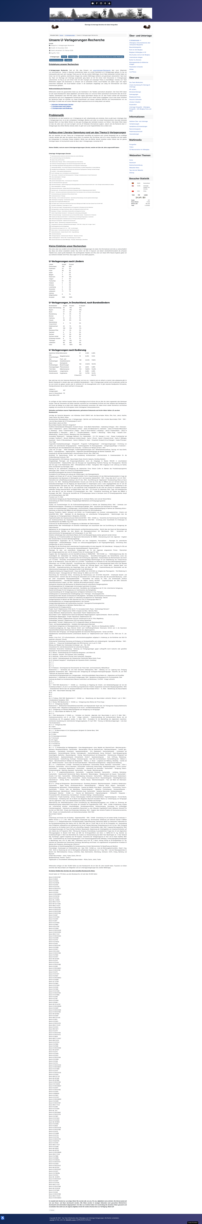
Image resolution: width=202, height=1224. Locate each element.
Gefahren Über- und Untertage (138, 121)
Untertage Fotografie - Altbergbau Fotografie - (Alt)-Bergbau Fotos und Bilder (140, 109)
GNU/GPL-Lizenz (71, 1220)
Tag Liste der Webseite (136, 170)
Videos (131, 147)
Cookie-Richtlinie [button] (193, 1222)
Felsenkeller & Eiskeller (136, 67)
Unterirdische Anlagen (136, 57)
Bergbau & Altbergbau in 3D (137, 52)
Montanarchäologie (135, 92)
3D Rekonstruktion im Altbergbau (139, 149)
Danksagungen (133, 94)
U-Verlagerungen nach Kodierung (61, 108)
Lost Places (132, 72)
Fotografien (132, 144)
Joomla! (52, 1220)
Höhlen (131, 69)
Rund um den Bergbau (136, 50)
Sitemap (131, 172)
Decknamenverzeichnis (56, 60)
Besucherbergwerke (135, 47)
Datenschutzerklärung (135, 165)
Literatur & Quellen (134, 102)
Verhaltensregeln (134, 124)
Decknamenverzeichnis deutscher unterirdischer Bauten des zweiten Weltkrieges (101, 56)
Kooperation (133, 104)
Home (131, 160)
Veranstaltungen (134, 134)
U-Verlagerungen (54, 56)
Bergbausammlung (134, 97)
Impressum (132, 162)
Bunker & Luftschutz (135, 60)
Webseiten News (134, 167)
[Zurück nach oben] (199, 1221)
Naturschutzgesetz (135, 129)
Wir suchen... (133, 89)
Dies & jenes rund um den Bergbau (139, 55)
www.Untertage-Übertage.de (102, 70)
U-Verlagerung (73, 56)
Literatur (64, 56)
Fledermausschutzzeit (135, 131)
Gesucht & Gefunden (135, 99)
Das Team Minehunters (136, 82)
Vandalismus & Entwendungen (138, 126)
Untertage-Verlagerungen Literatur (62, 104)
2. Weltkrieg (68, 60)
